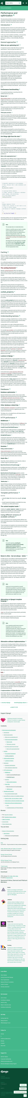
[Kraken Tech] (3, 926)
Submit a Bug (4, 1002)
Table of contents (6, 819)
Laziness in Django (9, 760)
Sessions (7, 779)
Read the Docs (9, 877)
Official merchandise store (6, 1061)
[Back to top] (25, 1095)
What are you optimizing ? (11, 737)
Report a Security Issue (6, 1004)
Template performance (9, 791)
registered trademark (14, 1093)
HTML (11, 876)
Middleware (7, 772)
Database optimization (10, 765)
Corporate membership (6, 1059)
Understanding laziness (9, 758)
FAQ (2, 843)
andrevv (4, 1088)
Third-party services (10, 744)
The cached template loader (11, 793)
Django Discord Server (6, 854)
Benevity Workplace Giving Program (9, 1063)
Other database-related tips (11, 767)
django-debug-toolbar (5, 98)
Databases (6, 763)
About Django (4, 975)
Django (2, 3)
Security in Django (6, 702)
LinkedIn (3, 1043)
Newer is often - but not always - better (13, 798)
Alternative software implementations (13, 803)
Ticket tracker (4, 866)
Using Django (6, 833)
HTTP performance (8, 770)
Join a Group (3, 997)
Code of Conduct (4, 984)
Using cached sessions (11, 782)
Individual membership (6, 1007)
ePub (17, 876)
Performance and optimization (9, 730)
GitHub (2, 1034)
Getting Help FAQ (4, 1018)
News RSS (3, 1045)
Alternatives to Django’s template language (14, 800)
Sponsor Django (4, 1056)
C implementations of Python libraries (14, 807)
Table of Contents (17, 848)
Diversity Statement (5, 986)
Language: (23, 1088)
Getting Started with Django (7, 977)
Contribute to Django (5, 1000)
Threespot (4, 1084)
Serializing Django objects (20, 702)
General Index (5, 821)
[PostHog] (3, 949)
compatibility (17, 682)
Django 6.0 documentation (8, 831)
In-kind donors (5, 1078)
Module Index (7, 848)
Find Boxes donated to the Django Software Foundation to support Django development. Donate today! (16, 720)
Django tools (9, 741)
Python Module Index (7, 824)
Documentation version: (20, 1092)
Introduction (6, 732)
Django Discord (4, 1020)
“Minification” (9, 789)
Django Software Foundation (7, 982)
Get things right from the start (11, 746)
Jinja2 (2, 612)
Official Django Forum (6, 860)
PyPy (2, 672)
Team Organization (5, 979)
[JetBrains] (3, 904)
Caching (5, 751)
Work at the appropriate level (12, 748)
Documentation (6, 8)
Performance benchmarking (11, 739)
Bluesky (2, 1041)
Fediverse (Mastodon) (5, 1038)
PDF (14, 876)
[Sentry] (3, 891)
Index (2, 848)
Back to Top (14, 707)
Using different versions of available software (14, 796)
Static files (7, 784)
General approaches (8, 734)
